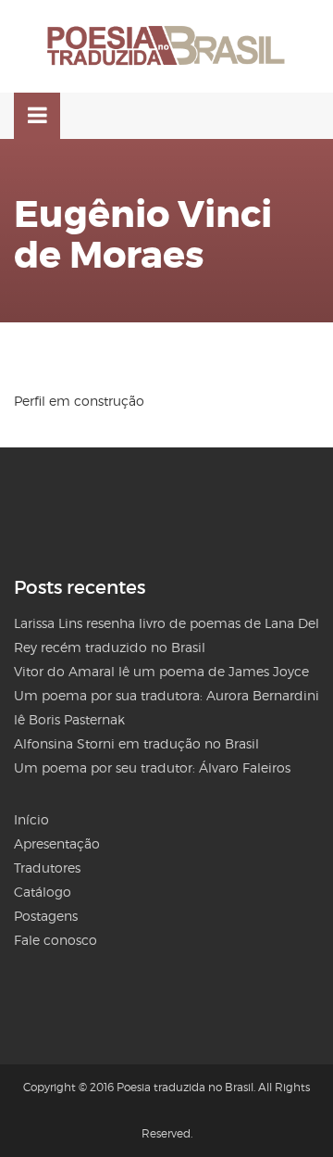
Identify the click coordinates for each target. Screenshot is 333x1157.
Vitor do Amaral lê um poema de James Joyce (161, 671)
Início (31, 819)
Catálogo (42, 891)
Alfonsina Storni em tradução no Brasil (136, 743)
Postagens (46, 916)
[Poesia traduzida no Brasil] (166, 46)
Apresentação (57, 843)
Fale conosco (55, 940)
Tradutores (47, 867)
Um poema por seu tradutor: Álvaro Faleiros (152, 767)
